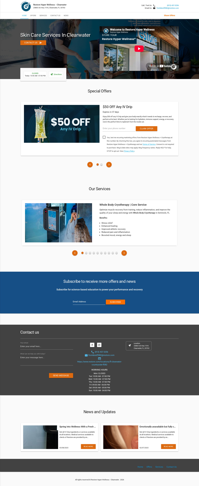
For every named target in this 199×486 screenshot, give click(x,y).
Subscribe (115, 302)
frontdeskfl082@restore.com (168, 8)
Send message (61, 375)
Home (24, 16)
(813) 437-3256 (173, 5)
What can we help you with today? (32, 354)
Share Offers (169, 15)
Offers (33, 16)
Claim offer (146, 128)
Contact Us (55, 16)
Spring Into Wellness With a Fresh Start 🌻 (80, 426)
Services (43, 16)
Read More (88, 446)
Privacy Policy (129, 151)
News (66, 16)
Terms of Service (149, 144)
